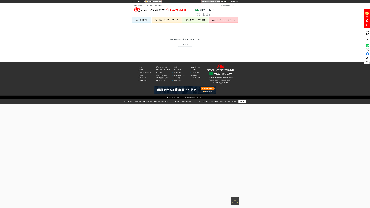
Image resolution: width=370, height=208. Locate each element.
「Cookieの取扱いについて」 (217, 101)
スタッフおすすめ (196, 78)
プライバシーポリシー (144, 72)
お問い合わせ (232, 5)
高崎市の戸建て (178, 72)
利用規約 (140, 75)
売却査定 (193, 69)
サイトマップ (142, 78)
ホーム (140, 67)
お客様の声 (194, 75)
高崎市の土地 (177, 69)
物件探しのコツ (160, 80)
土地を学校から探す (161, 75)
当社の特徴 (177, 78)
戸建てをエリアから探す (163, 69)
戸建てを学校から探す (162, 78)
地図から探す (160, 72)
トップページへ (185, 45)
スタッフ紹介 (177, 80)
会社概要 (224, 5)
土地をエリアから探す (162, 67)
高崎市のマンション (179, 75)
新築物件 (176, 67)
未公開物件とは (195, 67)
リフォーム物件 (142, 80)
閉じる (242, 101)
